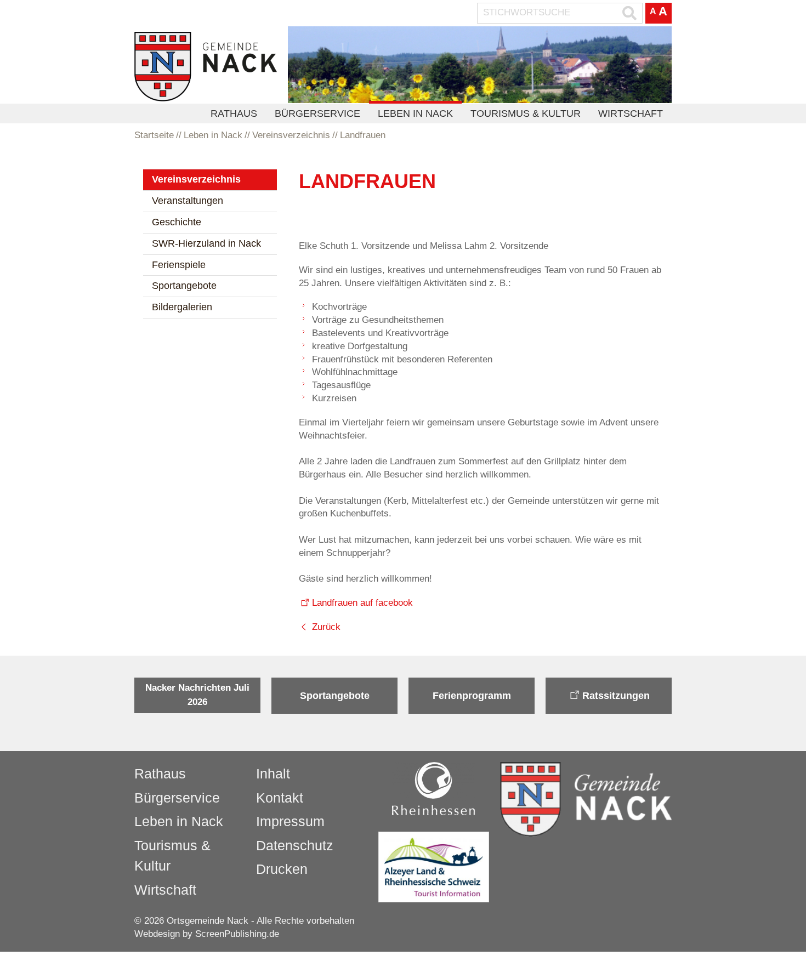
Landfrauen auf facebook (362, 603)
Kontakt (279, 797)
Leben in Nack (415, 113)
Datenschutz (294, 845)
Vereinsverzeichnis (196, 179)
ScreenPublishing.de (237, 934)
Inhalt (273, 773)
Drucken (282, 869)
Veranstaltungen (187, 200)
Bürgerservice (317, 113)
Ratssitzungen (616, 695)
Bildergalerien (182, 307)
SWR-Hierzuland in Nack (206, 243)
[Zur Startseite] (205, 66)
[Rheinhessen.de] (433, 788)
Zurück (326, 627)
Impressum (290, 821)
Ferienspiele (179, 264)
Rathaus (234, 113)
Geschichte (176, 222)
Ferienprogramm (472, 695)
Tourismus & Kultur (525, 113)
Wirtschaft (630, 113)
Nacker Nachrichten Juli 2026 (197, 695)
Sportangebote (184, 285)
